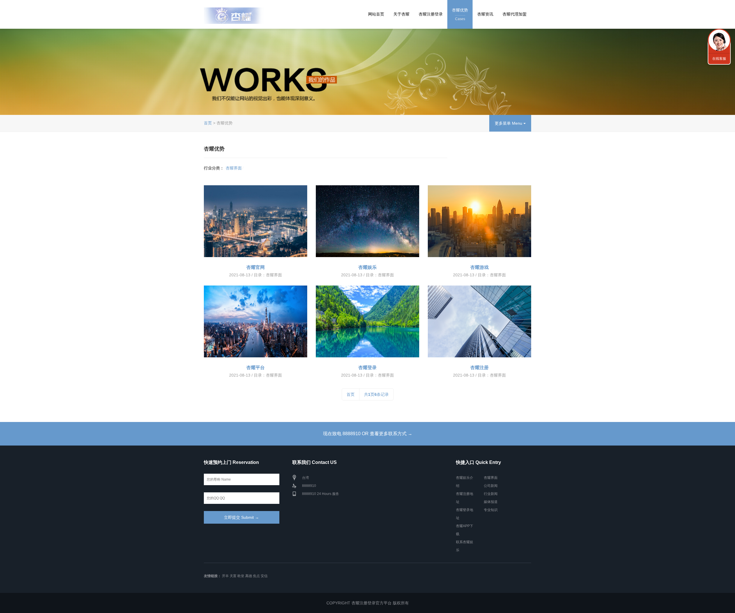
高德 (248, 576)
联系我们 (719, 40)
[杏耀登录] (367, 321)
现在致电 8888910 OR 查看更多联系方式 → (367, 433)
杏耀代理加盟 (514, 14)
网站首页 (376, 14)
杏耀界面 (234, 168)
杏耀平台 (255, 367)
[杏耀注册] (479, 321)
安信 (264, 576)
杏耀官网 (255, 267)
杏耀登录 (367, 367)
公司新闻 (491, 486)
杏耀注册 (479, 367)
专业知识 (491, 510)
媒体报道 (491, 502)
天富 (233, 576)
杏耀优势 (460, 14)
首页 (208, 123)
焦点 (256, 576)
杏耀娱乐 (367, 267)
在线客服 (719, 59)
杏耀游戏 (479, 267)
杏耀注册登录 (431, 14)
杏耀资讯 (485, 14)
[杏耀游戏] (479, 221)
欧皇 (240, 576)
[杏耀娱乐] (367, 221)
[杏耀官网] (255, 221)
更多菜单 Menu (509, 123)
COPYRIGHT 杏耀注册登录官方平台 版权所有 (367, 603)
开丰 (225, 576)
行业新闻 (491, 494)
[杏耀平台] (255, 321)
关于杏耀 (401, 14)
